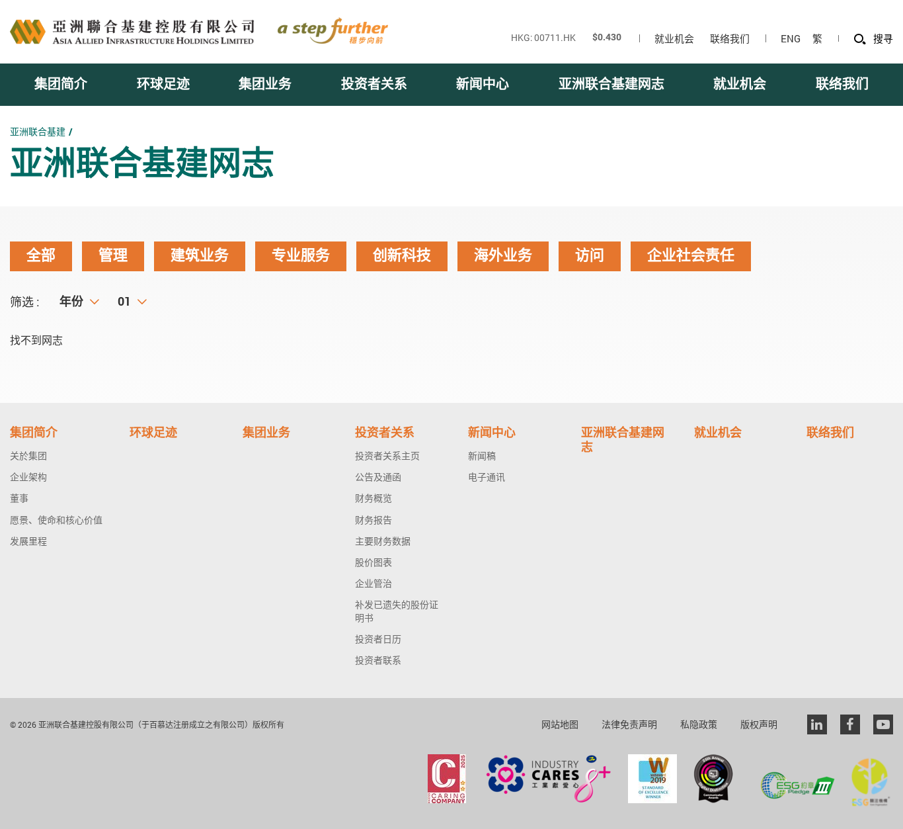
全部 (41, 255)
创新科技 (402, 255)
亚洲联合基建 (37, 131)
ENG (791, 38)
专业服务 (301, 255)
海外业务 (503, 255)
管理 (113, 255)
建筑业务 (200, 255)
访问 (589, 255)
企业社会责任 (690, 255)
